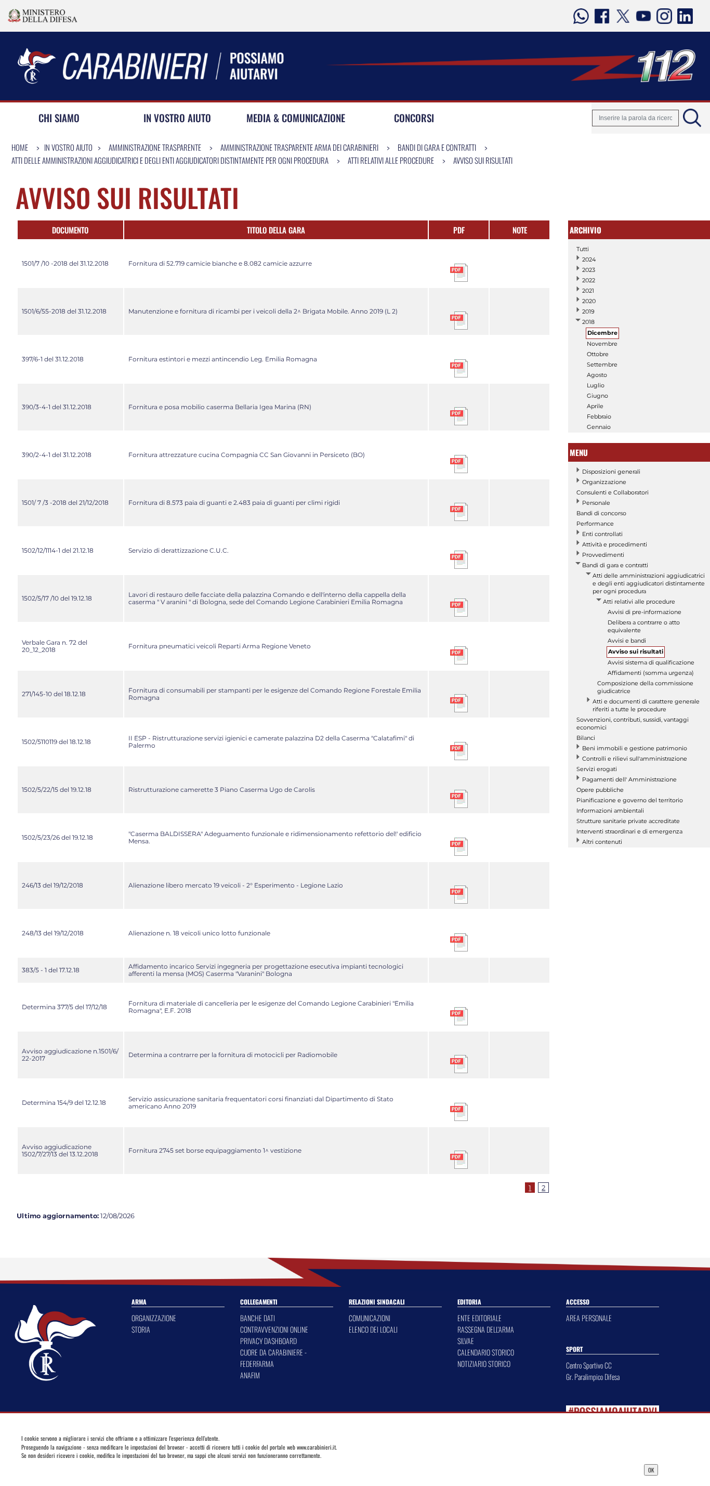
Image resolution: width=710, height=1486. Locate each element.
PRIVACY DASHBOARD (268, 1340)
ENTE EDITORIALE (479, 1317)
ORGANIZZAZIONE (154, 1317)
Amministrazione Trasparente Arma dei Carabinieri (299, 147)
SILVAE (465, 1340)
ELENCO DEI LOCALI (373, 1329)
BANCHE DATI (257, 1317)
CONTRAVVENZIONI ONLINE (274, 1329)
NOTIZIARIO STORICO (483, 1363)
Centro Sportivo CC (589, 1365)
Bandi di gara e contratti (437, 147)
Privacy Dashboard (94, 1468)
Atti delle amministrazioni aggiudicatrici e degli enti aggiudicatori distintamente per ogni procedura (169, 160)
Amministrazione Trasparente (155, 147)
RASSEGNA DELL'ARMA (485, 1329)
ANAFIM (250, 1375)
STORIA (141, 1329)
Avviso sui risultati (482, 160)
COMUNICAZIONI (369, 1317)
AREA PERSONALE (589, 1317)
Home (19, 147)
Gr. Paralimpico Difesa (593, 1376)
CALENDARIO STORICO (485, 1352)
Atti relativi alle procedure (391, 160)
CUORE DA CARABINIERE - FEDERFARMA (273, 1358)
